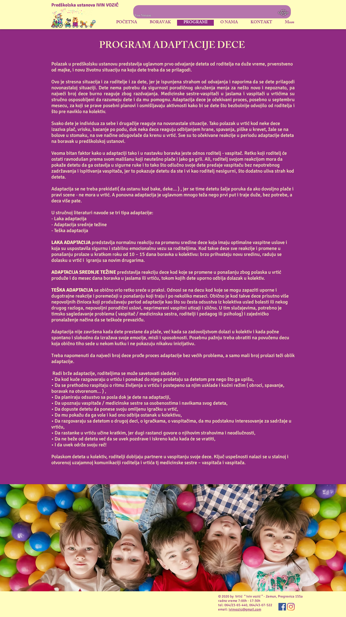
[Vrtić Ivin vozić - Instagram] (291, 607)
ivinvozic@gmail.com (245, 609)
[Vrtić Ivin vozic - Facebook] (282, 607)
